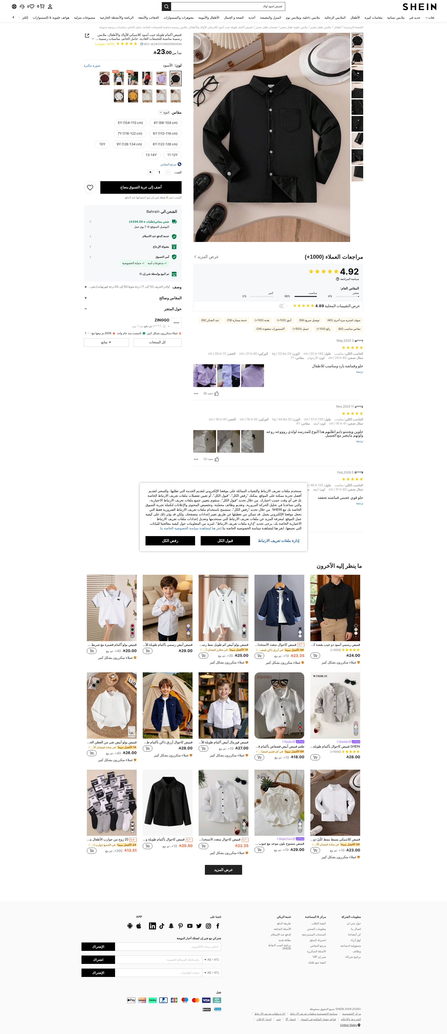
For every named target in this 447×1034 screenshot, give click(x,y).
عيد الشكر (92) (210, 320)
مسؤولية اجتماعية (350, 945)
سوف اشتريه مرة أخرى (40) (343, 320)
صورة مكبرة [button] (92, 65)
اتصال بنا (356, 929)
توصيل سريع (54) (309, 320)
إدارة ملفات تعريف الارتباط (269, 1013)
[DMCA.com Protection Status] (207, 1009)
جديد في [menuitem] (414, 17)
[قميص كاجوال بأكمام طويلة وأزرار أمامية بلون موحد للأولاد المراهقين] (168, 803)
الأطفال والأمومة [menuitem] (208, 17)
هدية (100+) (262, 320)
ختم (278, 1019)
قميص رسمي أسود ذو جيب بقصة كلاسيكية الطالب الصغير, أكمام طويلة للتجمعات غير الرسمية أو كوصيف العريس (335, 644)
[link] (41, 6)
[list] (184, 925)
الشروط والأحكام (351, 1019)
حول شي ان (354, 923)
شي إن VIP (319, 957)
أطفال (337, 27)
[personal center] (50, 6)
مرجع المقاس (318, 945)
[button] (22, 6)
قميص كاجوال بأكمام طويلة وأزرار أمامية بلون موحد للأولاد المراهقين (167, 839)
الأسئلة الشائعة (282, 929)
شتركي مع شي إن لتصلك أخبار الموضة (199, 938)
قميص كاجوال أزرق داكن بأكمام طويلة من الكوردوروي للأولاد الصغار (168, 742)
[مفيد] (216, 393)
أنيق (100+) (284, 320)
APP (139, 916)
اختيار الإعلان (264, 1019)
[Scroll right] (13, 17)
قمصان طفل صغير (266, 27)
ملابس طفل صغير (320, 27)
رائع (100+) (323, 328)
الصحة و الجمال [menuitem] (234, 17)
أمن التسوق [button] (162, 256)
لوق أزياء (356, 940)
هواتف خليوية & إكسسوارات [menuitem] (51, 17)
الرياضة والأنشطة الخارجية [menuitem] (117, 17)
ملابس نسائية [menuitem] (396, 17)
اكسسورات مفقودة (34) (270, 328)
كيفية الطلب (319, 923)
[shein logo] (420, 6)
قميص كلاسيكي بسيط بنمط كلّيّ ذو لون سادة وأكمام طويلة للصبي (335, 839)
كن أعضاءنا (354, 934)
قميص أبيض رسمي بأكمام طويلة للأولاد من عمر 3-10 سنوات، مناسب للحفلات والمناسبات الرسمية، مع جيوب (168, 644)
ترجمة (359, 371)
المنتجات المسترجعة (314, 934)
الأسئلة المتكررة (316, 951)
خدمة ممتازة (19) (237, 320)
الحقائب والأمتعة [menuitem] (148, 17)
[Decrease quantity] (168, 172)
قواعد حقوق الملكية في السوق (318, 1019)
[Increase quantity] (150, 172)
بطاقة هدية (285, 940)
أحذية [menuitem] (251, 17)
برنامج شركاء (353, 957)
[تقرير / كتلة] (196, 393)
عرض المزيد (223, 870)
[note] (340, 662)
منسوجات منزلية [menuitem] (84, 17)
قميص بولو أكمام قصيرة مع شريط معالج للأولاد (112, 644)
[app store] (138, 928)
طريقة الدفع (284, 923)
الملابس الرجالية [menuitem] (335, 17)
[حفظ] (90, 187)
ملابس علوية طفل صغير (294, 27)
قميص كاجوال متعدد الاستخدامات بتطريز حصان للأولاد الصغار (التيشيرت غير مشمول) (278, 644)
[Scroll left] (19, 17)
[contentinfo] (151, 1000)
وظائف (357, 951)
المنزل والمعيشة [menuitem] (270, 17)
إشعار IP (291, 1019)
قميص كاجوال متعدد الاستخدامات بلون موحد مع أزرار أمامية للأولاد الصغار (223, 839)
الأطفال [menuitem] (355, 17)
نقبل (218, 992)
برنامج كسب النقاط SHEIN (279, 947)
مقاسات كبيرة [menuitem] (374, 17)
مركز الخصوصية (351, 1013)
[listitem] (335, 620)
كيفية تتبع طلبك (317, 962)
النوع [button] (166, 112)
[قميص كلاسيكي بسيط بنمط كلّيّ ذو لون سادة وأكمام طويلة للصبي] (335, 803)
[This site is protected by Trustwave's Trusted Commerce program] (217, 1009)
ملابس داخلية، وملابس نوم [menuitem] (303, 17)
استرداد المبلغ (318, 940)
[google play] (130, 928)
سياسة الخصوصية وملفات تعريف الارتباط (313, 1013)
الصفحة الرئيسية (353, 27)
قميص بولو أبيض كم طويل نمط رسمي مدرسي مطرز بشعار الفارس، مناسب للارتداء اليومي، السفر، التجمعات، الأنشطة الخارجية (223, 644)
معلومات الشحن (316, 929)
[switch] (283, 306)
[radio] (176, 78)
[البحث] (166, 6)
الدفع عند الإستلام (281, 934)
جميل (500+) (301, 328)
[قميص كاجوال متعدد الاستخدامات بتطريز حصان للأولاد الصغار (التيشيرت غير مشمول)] (279, 608)
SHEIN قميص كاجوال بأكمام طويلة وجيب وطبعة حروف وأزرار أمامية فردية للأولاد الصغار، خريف (335, 746)
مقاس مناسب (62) (349, 328)
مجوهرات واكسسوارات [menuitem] (179, 17)
